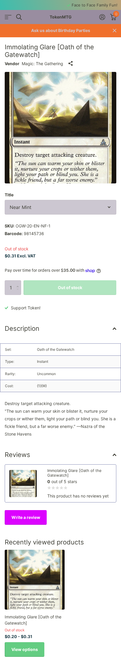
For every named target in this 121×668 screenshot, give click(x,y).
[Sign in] (102, 17)
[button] (19, 282)
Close (114, 30)
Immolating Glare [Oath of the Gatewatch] (33, 619)
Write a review (25, 517)
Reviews (17, 454)
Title (9, 194)
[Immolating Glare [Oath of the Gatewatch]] (35, 580)
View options (24, 649)
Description (22, 328)
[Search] (19, 17)
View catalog (8, 17)
